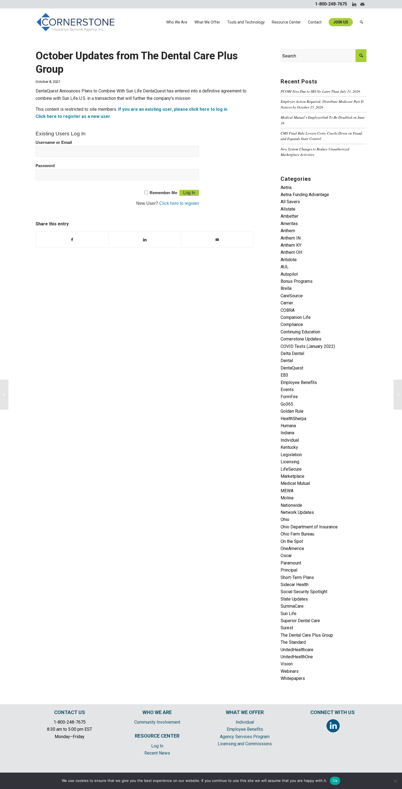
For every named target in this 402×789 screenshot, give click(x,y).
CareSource (292, 295)
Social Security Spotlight (304, 591)
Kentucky (289, 447)
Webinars (290, 671)
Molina (287, 497)
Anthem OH (291, 252)
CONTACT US (69, 712)
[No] (395, 781)
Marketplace (292, 476)
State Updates (294, 599)
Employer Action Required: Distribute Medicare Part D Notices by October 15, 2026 (322, 104)
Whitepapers (293, 678)
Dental (287, 360)
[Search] (361, 22)
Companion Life (296, 317)
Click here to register (179, 203)
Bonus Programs (297, 281)
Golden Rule (292, 411)
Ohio (285, 519)
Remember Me (163, 193)
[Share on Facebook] (72, 239)
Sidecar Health (294, 584)
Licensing (290, 461)
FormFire (289, 396)
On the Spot (292, 541)
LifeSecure (291, 469)
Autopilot (289, 274)
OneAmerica (292, 548)
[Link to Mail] (362, 4)
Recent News (157, 753)
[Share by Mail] (217, 239)
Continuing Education (300, 331)
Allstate (288, 209)
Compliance (292, 324)
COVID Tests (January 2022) (308, 346)
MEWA (287, 490)
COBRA (288, 310)
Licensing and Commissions (245, 743)
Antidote (289, 259)
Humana (288, 425)
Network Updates (297, 512)
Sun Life (288, 613)
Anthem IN (291, 238)
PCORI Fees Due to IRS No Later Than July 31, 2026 (320, 91)
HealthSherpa (293, 418)
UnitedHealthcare (297, 649)
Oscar (286, 555)
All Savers (290, 201)
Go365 (287, 404)
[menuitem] (177, 22)
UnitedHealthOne (297, 656)
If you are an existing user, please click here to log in (172, 109)
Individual (290, 440)
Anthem (288, 230)
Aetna (286, 187)
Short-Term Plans (297, 577)
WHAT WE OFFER (245, 712)
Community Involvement (157, 722)
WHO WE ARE (157, 712)
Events (287, 389)
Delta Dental (292, 353)
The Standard (293, 642)
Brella (286, 288)
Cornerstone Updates (301, 339)
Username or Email (54, 142)
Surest (287, 627)
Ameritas (289, 223)
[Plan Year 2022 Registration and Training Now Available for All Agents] (4, 395)
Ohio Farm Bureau (297, 534)
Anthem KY (291, 245)
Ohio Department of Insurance (309, 526)
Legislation (291, 454)
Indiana (287, 432)
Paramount (291, 563)
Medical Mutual (295, 483)
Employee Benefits (299, 382)
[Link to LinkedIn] (354, 4)
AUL (285, 266)
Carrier (287, 302)
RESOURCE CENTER (157, 736)
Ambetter (289, 216)
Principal (289, 570)
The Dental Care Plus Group (307, 635)
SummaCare (292, 606)
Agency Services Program (245, 736)
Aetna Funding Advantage (305, 194)
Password (45, 166)
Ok (335, 780)
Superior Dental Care (300, 620)
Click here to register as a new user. (73, 116)
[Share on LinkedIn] (145, 239)
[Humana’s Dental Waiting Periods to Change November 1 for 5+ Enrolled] (398, 395)
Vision (287, 663)
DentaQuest (292, 368)
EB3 (284, 375)
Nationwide (291, 505)
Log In (157, 746)
